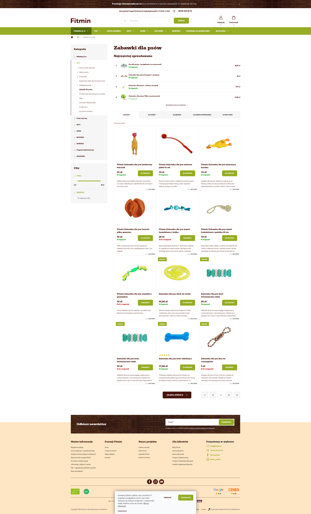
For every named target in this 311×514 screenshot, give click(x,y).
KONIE (79, 131)
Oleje (81, 98)
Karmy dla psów (177, 451)
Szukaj (181, 20)
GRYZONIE (80, 137)
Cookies (203, 509)
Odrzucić (167, 498)
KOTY (78, 125)
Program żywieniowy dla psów (182, 461)
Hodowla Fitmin (144, 454)
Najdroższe (177, 115)
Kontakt (107, 457)
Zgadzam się (186, 498)
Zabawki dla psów (85, 89)
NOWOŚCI (80, 144)
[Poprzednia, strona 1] (213, 395)
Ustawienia (122, 511)
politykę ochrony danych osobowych (202, 428)
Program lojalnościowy (85, 150)
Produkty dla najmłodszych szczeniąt (92, 94)
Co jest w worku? (111, 451)
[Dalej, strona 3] (229, 395)
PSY (78, 63)
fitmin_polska (215, 459)
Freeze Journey (144, 447)
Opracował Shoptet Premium (220, 509)
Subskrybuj (226, 422)
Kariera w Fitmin (144, 457)
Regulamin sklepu (77, 447)
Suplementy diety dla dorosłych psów (92, 81)
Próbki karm (83, 107)
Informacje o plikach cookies (81, 464)
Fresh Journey (82, 118)
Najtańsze (152, 115)
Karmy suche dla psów (87, 68)
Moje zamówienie (77, 471)
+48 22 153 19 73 (216, 450)
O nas (107, 447)
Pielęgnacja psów (85, 85)
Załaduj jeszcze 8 (175, 395)
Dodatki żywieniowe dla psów (182, 464)
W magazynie (84, 198)
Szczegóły (187, 238)
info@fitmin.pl (215, 446)
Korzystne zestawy (85, 111)
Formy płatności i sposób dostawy (83, 451)
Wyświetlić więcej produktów (176, 105)
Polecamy (126, 115)
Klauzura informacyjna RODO (81, 457)
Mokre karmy (83, 72)
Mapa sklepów (110, 454)
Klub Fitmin (143, 451)
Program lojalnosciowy (180, 457)
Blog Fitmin (176, 447)
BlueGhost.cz (236, 509)
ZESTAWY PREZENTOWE (87, 103)
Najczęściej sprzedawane (202, 115)
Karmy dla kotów (178, 454)
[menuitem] (81, 31)
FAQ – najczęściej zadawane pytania (83, 468)
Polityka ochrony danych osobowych (83, 454)
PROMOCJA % (82, 57)
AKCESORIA (81, 156)
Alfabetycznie (228, 115)
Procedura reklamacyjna (79, 461)
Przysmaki (83, 76)
